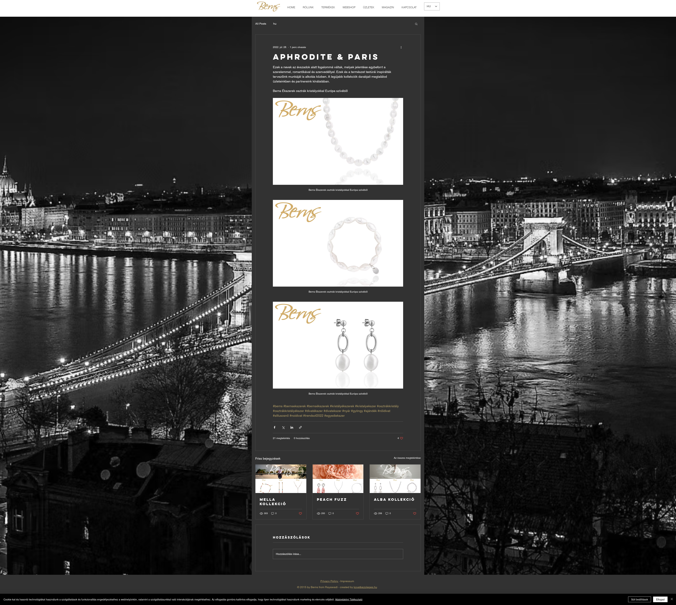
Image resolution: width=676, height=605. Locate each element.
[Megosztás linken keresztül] (300, 427)
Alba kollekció (394, 499)
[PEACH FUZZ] (338, 479)
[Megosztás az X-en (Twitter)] (283, 427)
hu (274, 23)
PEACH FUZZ (332, 499)
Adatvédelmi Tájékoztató (348, 599)
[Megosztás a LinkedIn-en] (291, 427)
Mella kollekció (273, 501)
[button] (416, 23)
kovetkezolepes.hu (365, 587)
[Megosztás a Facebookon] (274, 427)
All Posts (260, 23)
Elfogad (660, 599)
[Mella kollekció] (280, 479)
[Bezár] (672, 599)
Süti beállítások (639, 599)
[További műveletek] (401, 47)
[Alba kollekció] (395, 479)
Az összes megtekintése (407, 457)
